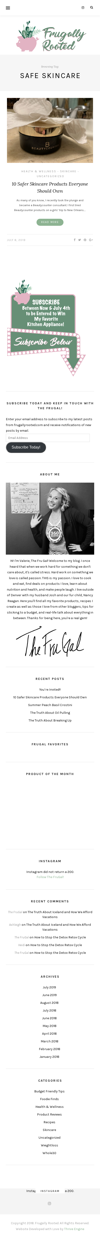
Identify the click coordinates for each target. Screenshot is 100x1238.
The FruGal (15, 912)
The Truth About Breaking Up (50, 720)
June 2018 (49, 1018)
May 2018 (50, 1026)
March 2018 (49, 1041)
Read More (50, 222)
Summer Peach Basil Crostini (50, 705)
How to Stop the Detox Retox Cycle (60, 937)
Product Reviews (49, 1114)
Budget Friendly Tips (49, 1091)
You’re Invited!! (50, 690)
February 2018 (49, 1049)
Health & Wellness (38, 171)
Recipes (49, 1122)
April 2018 (49, 1034)
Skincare (68, 171)
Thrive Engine (74, 1229)
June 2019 (49, 995)
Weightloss (49, 1145)
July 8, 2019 (16, 240)
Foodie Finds (49, 1099)
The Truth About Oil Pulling (50, 713)
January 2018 (49, 1057)
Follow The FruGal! (50, 877)
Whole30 (49, 1153)
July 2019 (49, 987)
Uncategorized (50, 176)
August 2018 (49, 1003)
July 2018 (49, 1010)
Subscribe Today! (26, 447)
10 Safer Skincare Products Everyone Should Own (50, 697)
